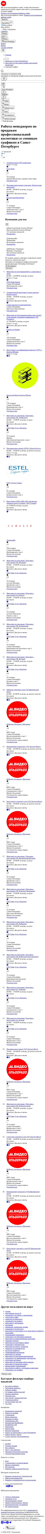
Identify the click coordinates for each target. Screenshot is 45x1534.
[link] (4, 38)
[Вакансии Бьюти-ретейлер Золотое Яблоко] (25, 375)
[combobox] (11, 74)
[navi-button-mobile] (3, 50)
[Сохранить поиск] (3, 84)
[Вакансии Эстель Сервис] (25, 470)
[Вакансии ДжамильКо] (25, 526)
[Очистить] (4, 79)
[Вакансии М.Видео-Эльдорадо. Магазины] (25, 712)
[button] (3, 44)
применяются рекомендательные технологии (19, 1511)
